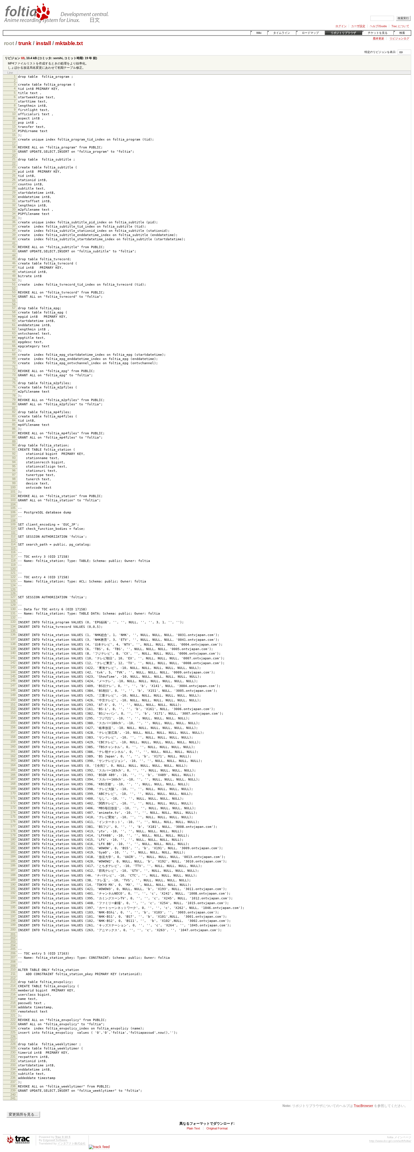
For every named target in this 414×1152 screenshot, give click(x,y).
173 (12, 807)
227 (12, 1040)
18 (13, 147)
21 (13, 159)
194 (12, 902)
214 (12, 986)
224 (12, 1028)
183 (12, 852)
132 (12, 617)
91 (13, 449)
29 (13, 192)
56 (13, 304)
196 (12, 912)
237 (12, 1082)
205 (12, 949)
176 (12, 821)
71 (13, 367)
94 (13, 462)
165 (12, 769)
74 (13, 379)
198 (12, 920)
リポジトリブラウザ (343, 32)
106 (12, 512)
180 (12, 839)
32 (13, 205)
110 (13, 528)
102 (12, 495)
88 (13, 437)
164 (12, 765)
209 (12, 966)
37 (13, 226)
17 (13, 143)
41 (13, 243)
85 (13, 424)
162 (12, 756)
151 (12, 704)
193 (12, 897)
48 (13, 271)
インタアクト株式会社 (71, 1143)
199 (12, 924)
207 (12, 957)
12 (13, 122)
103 (12, 500)
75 (13, 382)
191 (12, 888)
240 (12, 1094)
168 (12, 783)
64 (13, 337)
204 (12, 945)
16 (13, 139)
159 (12, 741)
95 (13, 466)
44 (13, 255)
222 (12, 1019)
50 (13, 280)
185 (12, 861)
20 (13, 155)
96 (13, 470)
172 (12, 802)
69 (23, 58)
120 (12, 569)
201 (12, 934)
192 (12, 893)
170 (12, 793)
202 (12, 938)
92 (13, 453)
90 (13, 445)
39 (13, 234)
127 (12, 597)
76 (13, 387)
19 (13, 151)
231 (12, 1056)
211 (13, 973)
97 (13, 474)
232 (12, 1060)
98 (13, 479)
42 (13, 246)
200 (12, 929)
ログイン (341, 26)
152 (12, 708)
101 (12, 491)
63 (13, 333)
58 (13, 312)
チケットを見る (378, 32)
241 (12, 1098)
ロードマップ (310, 32)
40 (13, 239)
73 (13, 375)
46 (13, 263)
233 (12, 1065)
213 (12, 981)
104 (12, 504)
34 (13, 213)
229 (12, 1048)
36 (13, 222)
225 (12, 1032)
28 (13, 188)
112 (13, 536)
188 (12, 875)
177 (12, 826)
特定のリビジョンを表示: (380, 52)
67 (13, 350)
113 (13, 540)
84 (13, 420)
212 (12, 978)
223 (12, 1024)
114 (13, 544)
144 (12, 672)
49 (13, 275)
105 (12, 508)
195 (12, 907)
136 (12, 634)
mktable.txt (69, 43)
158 (12, 737)
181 (12, 843)
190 (12, 884)
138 (12, 644)
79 (13, 399)
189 (12, 879)
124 (12, 585)
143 (12, 667)
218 (12, 1002)
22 (13, 163)
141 (12, 657)
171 (12, 798)
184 (12, 856)
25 (13, 175)
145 (12, 676)
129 (12, 604)
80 (13, 404)
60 (13, 320)
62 (13, 329)
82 (13, 411)
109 (12, 524)
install (43, 43)
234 (12, 1069)
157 (12, 732)
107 (12, 516)
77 (13, 391)
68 (13, 354)
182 (12, 847)
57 (13, 308)
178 (12, 831)
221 (12, 1015)
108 (12, 520)
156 (12, 727)
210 (12, 969)
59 (13, 316)
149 (12, 695)
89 (13, 441)
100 (12, 487)
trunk (24, 43)
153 (12, 713)
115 (13, 548)
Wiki (258, 32)
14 (13, 130)
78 (13, 395)
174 (12, 812)
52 (13, 288)
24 (13, 171)
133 (12, 621)
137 (12, 639)
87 (13, 433)
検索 (402, 32)
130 (12, 609)
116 (13, 552)
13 (13, 126)
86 (13, 428)
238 (12, 1086)
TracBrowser (363, 1105)
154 (12, 717)
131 (12, 613)
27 (13, 184)
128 (12, 601)
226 (12, 1036)
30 (13, 196)
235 (12, 1073)
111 (13, 532)
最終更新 (378, 38)
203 (12, 941)
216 (12, 994)
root (9, 43)
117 (13, 556)
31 (13, 201)
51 (13, 284)
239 (12, 1090)
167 (12, 778)
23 (13, 167)
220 (12, 1011)
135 (12, 630)
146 (12, 680)
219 (12, 1007)
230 (12, 1052)
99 (13, 483)
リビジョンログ (399, 38)
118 (13, 560)
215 (12, 990)
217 (12, 998)
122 (12, 577)
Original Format (217, 1128)
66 (13, 346)
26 (13, 179)
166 (12, 774)
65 (13, 341)
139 (12, 648)
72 (13, 370)
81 (13, 408)
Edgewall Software (55, 1140)
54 (13, 296)
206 (12, 953)
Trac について (400, 26)
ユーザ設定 (358, 26)
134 (12, 626)
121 (12, 572)
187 (12, 870)
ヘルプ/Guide (378, 26)
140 (12, 653)
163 (12, 760)
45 (13, 259)
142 (12, 662)
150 (12, 699)
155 (12, 722)
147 (12, 685)
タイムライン (281, 32)
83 (13, 416)
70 (13, 362)
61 (13, 324)
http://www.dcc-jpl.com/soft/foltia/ (390, 1140)
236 (12, 1077)
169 (12, 788)
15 (13, 135)
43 (13, 251)
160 (12, 746)
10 (13, 113)
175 (12, 816)
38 (13, 230)
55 (13, 300)
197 (12, 916)
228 (12, 1044)
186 (12, 865)
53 (13, 292)
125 (12, 589)
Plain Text (193, 1128)
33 (13, 209)
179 (12, 835)
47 (13, 267)
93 (13, 457)
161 (12, 751)
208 (12, 961)
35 (13, 217)
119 (13, 564)
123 (12, 581)
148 (12, 690)
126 (12, 593)
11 (13, 118)
